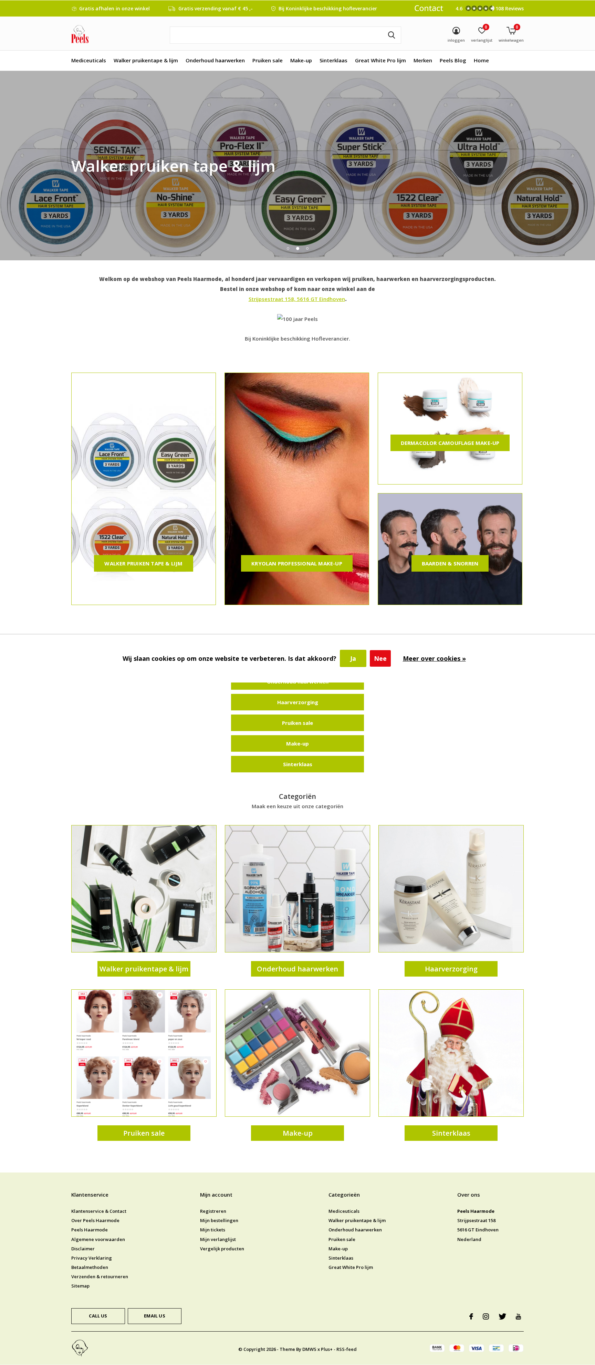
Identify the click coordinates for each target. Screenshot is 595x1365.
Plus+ (327, 1349)
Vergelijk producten (222, 1249)
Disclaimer (83, 1249)
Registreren (213, 1211)
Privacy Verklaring (91, 1258)
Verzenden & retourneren (99, 1276)
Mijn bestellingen (219, 1220)
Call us (98, 1316)
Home (481, 60)
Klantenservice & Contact (98, 1211)
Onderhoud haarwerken (215, 60)
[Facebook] (471, 1316)
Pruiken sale (267, 60)
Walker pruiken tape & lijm (143, 563)
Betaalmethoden (89, 1267)
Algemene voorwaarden (98, 1239)
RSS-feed (346, 1349)
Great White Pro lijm (380, 60)
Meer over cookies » (434, 658)
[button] (288, 248)
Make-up (301, 60)
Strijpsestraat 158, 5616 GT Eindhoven (297, 298)
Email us (154, 1316)
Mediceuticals (88, 60)
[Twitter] (502, 1316)
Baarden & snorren (450, 563)
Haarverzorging (297, 702)
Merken (423, 60)
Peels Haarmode (89, 1230)
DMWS (309, 1349)
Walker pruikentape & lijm (146, 60)
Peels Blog (453, 60)
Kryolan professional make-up (296, 563)
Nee (380, 658)
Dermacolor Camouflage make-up (450, 442)
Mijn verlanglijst (218, 1239)
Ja (353, 658)
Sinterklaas (333, 60)
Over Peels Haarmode (95, 1220)
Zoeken (391, 35)
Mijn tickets (212, 1230)
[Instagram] (486, 1316)
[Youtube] (518, 1316)
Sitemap (80, 1286)
